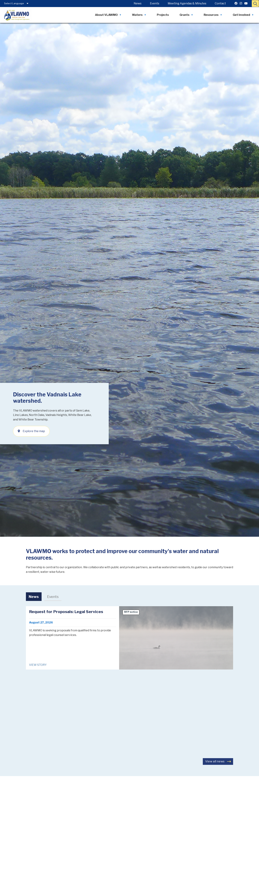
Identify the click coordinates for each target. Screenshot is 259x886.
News (137, 3)
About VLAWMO (106, 15)
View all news (215, 761)
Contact (220, 3)
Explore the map (34, 431)
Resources (211, 15)
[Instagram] (241, 3)
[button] (255, 3)
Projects (163, 15)
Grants (184, 15)
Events (154, 3)
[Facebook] (236, 3)
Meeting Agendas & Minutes (187, 3)
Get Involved (241, 15)
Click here (103, 816)
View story (38, 665)
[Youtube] (246, 3)
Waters (137, 15)
